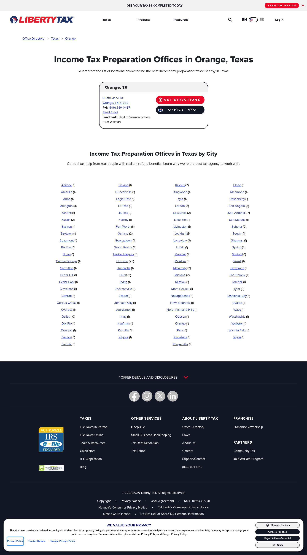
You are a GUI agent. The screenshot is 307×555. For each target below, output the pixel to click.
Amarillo (68, 192)
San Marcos (239, 219)
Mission (182, 282)
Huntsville (125, 268)
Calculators (87, 451)
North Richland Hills (182, 309)
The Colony (238, 275)
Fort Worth (125, 226)
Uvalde (238, 302)
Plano (238, 185)
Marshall (182, 254)
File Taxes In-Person (93, 427)
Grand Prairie (125, 247)
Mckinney (182, 268)
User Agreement (162, 501)
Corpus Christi (68, 302)
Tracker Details (36, 541)
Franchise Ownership (248, 427)
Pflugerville (182, 344)
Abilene (68, 185)
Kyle (182, 199)
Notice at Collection (119, 514)
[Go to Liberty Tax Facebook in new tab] (134, 396)
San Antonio (239, 212)
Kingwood (181, 192)
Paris (182, 330)
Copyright (104, 501)
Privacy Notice (131, 501)
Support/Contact (193, 459)
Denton (68, 337)
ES (261, 20)
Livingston (182, 226)
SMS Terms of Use (197, 500)
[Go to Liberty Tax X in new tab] (160, 396)
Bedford (68, 247)
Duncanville (125, 192)
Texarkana (238, 268)
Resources (181, 19)
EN (244, 20)
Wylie (238, 337)
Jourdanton (125, 309)
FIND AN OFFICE (282, 5)
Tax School (138, 451)
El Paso (125, 206)
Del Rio (68, 323)
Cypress (68, 309)
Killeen (182, 185)
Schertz (238, 226)
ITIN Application (91, 459)
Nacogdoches (182, 295)
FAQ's (186, 435)
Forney (125, 219)
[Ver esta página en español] (253, 19)
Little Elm (182, 219)
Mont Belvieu (182, 289)
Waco (238, 309)
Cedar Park (68, 282)
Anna (68, 199)
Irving (125, 282)
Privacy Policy (15, 541)
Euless (125, 212)
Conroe (68, 295)
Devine (125, 185)
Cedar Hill (68, 275)
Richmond (238, 192)
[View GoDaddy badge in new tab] (51, 467)
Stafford (239, 254)
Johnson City (125, 302)
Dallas (68, 316)
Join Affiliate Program (248, 459)
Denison (68, 330)
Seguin (238, 233)
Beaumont (68, 240)
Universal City (239, 295)
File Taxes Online (92, 435)
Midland (182, 275)
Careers (187, 451)
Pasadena (182, 337)
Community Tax (244, 451)
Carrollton (68, 268)
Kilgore (125, 337)
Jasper (125, 295)
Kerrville (125, 330)
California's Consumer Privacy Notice (183, 507)
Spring (238, 247)
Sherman (239, 240)
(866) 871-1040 (192, 467)
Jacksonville (125, 289)
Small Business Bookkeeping (151, 435)
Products (144, 19)
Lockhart (182, 233)
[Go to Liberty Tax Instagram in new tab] (147, 396)
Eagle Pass (125, 199)
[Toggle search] (230, 19)
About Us (188, 443)
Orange (70, 38)
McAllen (182, 261)
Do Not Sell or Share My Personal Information (172, 514)
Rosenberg (239, 199)
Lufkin (182, 247)
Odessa (182, 316)
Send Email (110, 112)
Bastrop (68, 226)
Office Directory (33, 38)
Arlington (68, 206)
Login (279, 19)
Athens (68, 212)
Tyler (238, 289)
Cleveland (68, 289)
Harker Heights (125, 254)
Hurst (125, 275)
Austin (68, 219)
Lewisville (182, 212)
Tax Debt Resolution (145, 443)
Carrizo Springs (68, 261)
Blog (83, 467)
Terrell (239, 261)
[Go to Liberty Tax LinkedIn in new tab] (172, 396)
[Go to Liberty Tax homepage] (42, 19)
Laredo (182, 206)
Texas (55, 38)
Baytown (68, 233)
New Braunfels (182, 302)
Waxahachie (239, 316)
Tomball (239, 282)
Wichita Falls (239, 330)
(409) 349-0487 (119, 107)
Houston (125, 261)
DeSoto (68, 344)
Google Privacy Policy (62, 541)
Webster (238, 323)
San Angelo (239, 206)
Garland (125, 233)
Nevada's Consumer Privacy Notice (125, 507)
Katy (125, 316)
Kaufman (125, 323)
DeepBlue (138, 427)
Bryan (68, 254)
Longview (182, 240)
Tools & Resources (92, 443)
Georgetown (125, 240)
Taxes (107, 19)
